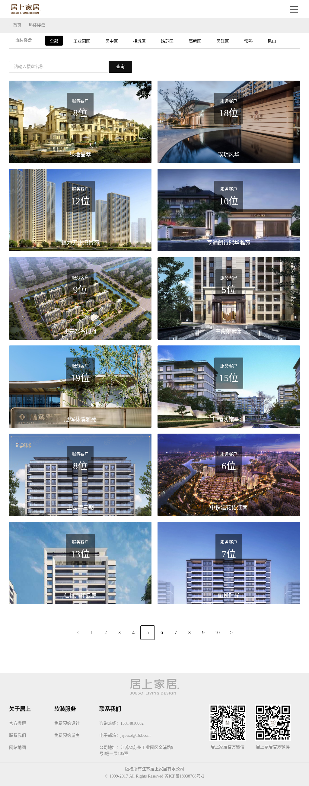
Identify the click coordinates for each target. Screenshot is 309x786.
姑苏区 (167, 41)
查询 (120, 66)
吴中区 (111, 41)
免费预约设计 (67, 723)
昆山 (272, 41)
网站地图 (17, 747)
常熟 (248, 41)
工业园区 (81, 41)
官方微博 (17, 723)
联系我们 (17, 735)
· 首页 (15, 25)
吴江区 (222, 41)
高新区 (195, 41)
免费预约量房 (67, 735)
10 (217, 632)
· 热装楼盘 (34, 25)
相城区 (139, 41)
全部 (54, 41)
